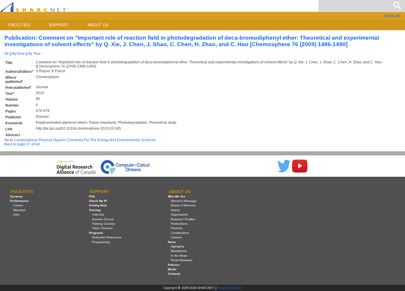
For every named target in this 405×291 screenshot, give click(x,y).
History (175, 210)
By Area (18, 54)
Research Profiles (183, 219)
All (6, 54)
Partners (176, 228)
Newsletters (178, 251)
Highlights (177, 246)
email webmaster (230, 288)
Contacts (174, 273)
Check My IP (98, 200)
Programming (101, 242)
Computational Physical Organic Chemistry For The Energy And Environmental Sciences (85, 140)
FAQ (92, 196)
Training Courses (103, 223)
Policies (174, 264)
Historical (19, 210)
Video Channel (102, 228)
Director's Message (184, 200)
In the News (179, 255)
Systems (16, 196)
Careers (176, 237)
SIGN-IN (392, 16)
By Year (34, 54)
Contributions (180, 232)
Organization (179, 214)
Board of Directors (183, 205)
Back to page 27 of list (22, 144)
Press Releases (181, 260)
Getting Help (98, 205)
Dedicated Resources (106, 237)
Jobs (16, 214)
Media (172, 269)
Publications (179, 223)
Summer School (103, 219)
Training (95, 210)
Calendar (98, 214)
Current (18, 205)
